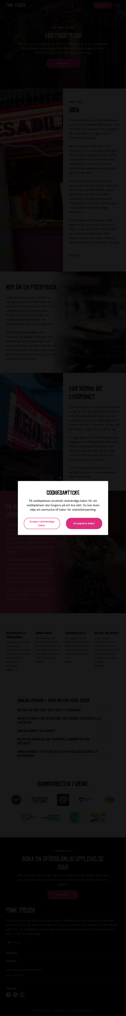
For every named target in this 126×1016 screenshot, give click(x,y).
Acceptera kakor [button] (84, 523)
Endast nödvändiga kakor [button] (42, 523)
